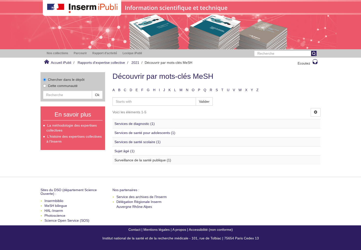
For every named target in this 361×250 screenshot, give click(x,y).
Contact (134, 230)
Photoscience (54, 215)
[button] (57, 53)
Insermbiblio (53, 201)
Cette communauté (63, 86)
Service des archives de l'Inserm (141, 197)
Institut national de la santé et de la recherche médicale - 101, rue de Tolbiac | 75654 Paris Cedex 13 (180, 238)
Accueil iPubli (61, 63)
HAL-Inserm (53, 211)
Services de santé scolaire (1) (137, 142)
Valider (204, 101)
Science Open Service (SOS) (66, 220)
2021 (135, 63)
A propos (179, 230)
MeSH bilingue (55, 206)
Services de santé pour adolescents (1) (144, 133)
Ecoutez (304, 63)
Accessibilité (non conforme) (211, 230)
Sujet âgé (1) (124, 151)
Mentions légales (156, 230)
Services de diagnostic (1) (134, 124)
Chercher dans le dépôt (66, 80)
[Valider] (314, 53)
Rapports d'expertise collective (101, 63)
